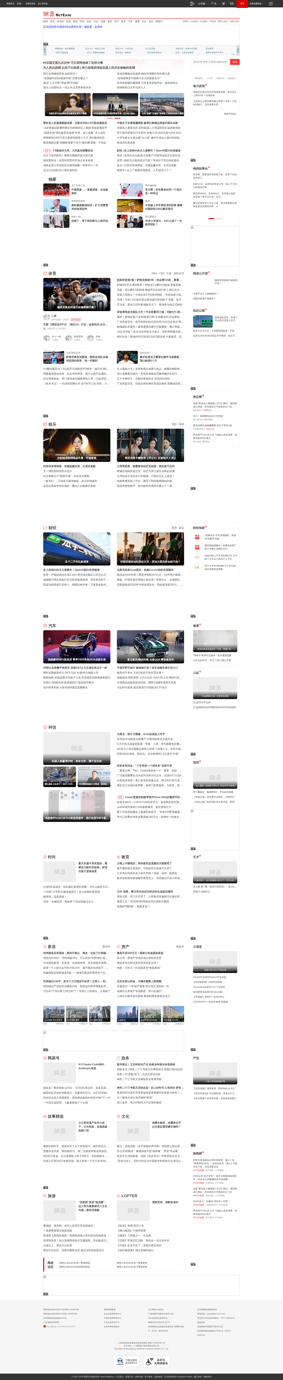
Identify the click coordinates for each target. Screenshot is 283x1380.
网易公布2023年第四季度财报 (74, 1267)
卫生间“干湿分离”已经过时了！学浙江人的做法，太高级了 (76, 991)
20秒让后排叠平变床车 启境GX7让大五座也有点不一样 (75, 667)
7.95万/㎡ (134, 1024)
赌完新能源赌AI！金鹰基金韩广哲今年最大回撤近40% (220, 547)
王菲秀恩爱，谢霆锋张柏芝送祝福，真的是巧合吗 (146, 466)
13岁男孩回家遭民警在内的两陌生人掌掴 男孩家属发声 (75, 127)
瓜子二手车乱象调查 (136, 150)
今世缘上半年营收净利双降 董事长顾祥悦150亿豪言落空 (163, 207)
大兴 (142, 1024)
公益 (196, 672)
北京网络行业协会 (156, 1309)
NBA (154, 273)
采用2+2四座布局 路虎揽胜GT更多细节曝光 (68, 682)
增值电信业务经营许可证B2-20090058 (60, 1314)
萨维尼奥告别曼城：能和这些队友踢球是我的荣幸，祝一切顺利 (87, 359)
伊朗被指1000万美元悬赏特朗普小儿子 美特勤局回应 (74, 137)
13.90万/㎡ (179, 1024)
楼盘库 (180, 946)
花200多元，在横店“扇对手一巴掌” (210, 1201)
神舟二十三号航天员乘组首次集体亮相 (139, 1079)
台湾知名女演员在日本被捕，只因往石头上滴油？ (146, 476)
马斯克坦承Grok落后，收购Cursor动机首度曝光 (145, 569)
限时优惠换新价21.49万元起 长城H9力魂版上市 (70, 672)
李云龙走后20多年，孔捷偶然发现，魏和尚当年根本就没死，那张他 (215, 195)
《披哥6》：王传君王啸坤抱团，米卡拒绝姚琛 (70, 481)
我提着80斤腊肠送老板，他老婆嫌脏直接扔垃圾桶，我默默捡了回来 (215, 186)
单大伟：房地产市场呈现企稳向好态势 (139, 958)
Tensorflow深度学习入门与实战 (209, 987)
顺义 (91, 1024)
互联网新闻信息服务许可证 (55, 1318)
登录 (242, 3)
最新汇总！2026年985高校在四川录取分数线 (143, 901)
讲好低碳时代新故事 (184, 48)
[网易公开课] (202, 3)
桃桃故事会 (200, 168)
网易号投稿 (230, 114)
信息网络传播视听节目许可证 (210, 1326)
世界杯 (60, 21)
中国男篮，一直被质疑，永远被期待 (89, 191)
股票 (174, 527)
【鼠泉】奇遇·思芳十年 (130, 1225)
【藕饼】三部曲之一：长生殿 (134, 1235)
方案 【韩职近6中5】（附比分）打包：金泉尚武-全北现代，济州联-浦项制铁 (75, 324)
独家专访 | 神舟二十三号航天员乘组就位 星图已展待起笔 (149, 1069)
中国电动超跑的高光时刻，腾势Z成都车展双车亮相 (146, 682)
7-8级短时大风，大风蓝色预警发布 (73, 150)
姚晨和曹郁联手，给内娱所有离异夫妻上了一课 (144, 486)
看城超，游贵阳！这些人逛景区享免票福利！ (69, 1225)
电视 (181, 424)
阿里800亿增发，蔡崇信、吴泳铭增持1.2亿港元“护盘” (148, 753)
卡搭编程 (203, 21)
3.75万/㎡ (106, 1024)
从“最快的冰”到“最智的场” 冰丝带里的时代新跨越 (145, 73)
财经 (75, 21)
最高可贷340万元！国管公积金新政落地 (140, 953)
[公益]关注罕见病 (201, 702)
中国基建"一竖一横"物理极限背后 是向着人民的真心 (147, 87)
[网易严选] (214, 3)
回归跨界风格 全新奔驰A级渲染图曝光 (65, 687)
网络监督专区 (229, 13)
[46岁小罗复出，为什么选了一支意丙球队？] (130, 221)
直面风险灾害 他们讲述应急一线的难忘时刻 (68, 78)
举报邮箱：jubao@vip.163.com (211, 1314)
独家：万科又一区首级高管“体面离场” (138, 967)
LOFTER (129, 1196)
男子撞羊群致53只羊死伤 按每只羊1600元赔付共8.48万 (149, 132)
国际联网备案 (110, 1309)
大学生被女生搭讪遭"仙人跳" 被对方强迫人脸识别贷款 (148, 137)
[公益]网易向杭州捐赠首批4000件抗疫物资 (214, 707)
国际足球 (179, 273)
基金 (181, 527)
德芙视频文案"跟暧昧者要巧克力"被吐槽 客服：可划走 (74, 142)
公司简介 (120, 1377)
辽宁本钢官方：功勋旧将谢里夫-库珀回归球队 (143, 378)
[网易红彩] (105, 317)
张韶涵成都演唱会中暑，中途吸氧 (143, 165)
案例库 (106, 946)
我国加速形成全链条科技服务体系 (63, 73)
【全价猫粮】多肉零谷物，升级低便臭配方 (215, 1098)
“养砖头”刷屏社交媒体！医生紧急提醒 (212, 655)
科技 (82, 21)
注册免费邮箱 (255, 3)
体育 (52, 21)
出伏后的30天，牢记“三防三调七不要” (212, 660)
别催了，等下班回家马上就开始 (89, 220)
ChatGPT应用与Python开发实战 (209, 977)
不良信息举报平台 (112, 1322)
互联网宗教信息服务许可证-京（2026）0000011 (214, 1333)
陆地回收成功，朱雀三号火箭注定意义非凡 (226, 319)
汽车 (130, 21)
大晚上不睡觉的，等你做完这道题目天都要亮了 (144, 863)
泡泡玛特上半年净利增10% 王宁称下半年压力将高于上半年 (221, 557)
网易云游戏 (222, 21)
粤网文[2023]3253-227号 (159, 1322)
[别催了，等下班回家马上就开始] (56, 221)
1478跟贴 (219, 1170)
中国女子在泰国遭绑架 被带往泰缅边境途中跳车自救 (147, 123)
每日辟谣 (199, 86)
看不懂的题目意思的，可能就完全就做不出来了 (144, 868)
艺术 (196, 857)
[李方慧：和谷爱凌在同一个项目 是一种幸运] (130, 190)
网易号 (159, 21)
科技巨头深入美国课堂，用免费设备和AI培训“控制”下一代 (76, 1097)
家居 (123, 21)
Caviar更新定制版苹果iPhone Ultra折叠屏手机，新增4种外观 (154, 798)
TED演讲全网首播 (63, 52)
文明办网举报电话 (112, 1326)
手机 (120, 797)
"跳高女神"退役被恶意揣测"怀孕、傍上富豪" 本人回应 (74, 132)
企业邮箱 (194, 21)
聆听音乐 (119, 48)
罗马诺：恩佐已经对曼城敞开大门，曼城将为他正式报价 (149, 304)
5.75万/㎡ (157, 1024)
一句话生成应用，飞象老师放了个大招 (65, 1102)
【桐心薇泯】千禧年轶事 (131, 1230)
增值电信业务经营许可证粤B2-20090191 (61, 1309)
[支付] (224, 3)
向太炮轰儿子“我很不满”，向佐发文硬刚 (66, 476)
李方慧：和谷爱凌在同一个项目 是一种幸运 (163, 191)
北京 (144, 21)
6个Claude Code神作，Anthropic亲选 (149, 170)
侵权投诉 (207, 1377)
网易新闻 (57, 13)
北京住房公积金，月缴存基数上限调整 (139, 981)
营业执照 (201, 1322)
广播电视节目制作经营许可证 (161, 1314)
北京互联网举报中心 (113, 1314)
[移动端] (192, 3)
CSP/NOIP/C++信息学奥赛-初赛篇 (210, 1001)
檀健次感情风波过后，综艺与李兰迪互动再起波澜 (146, 471)
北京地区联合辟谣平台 (158, 1318)
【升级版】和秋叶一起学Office (208, 996)
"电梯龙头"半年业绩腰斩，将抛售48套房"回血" (220, 537)
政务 (151, 21)
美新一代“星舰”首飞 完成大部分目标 (138, 1074)
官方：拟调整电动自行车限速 (208, 416)
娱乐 (89, 21)
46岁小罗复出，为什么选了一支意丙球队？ (163, 222)
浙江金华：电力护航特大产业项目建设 (139, 1102)
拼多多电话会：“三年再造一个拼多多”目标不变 (144, 765)
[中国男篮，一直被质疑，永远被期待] (56, 190)
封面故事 (89, 52)
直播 (103, 21)
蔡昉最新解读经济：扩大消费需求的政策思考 (89, 207)
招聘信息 (139, 1377)
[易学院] (204, 114)
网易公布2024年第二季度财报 (74, 1263)
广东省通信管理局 (51, 1322)
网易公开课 (200, 273)
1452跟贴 (223, 1205)
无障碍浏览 (30, 3)
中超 (169, 273)
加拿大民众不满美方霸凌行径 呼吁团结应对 (142, 82)
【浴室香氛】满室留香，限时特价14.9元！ (215, 1088)
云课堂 (197, 946)
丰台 (68, 1024)
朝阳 (45, 1024)
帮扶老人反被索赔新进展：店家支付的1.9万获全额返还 (75, 123)
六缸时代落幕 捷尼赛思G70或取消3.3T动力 (142, 687)
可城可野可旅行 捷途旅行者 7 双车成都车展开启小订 (147, 667)
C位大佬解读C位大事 (154, 48)
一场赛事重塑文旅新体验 (57, 1230)
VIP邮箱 (212, 21)
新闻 (45, 21)
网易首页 (10, 3)
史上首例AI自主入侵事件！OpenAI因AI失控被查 (71, 569)
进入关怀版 (43, 3)
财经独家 (199, 528)
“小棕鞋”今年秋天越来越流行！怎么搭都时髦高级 (71, 891)
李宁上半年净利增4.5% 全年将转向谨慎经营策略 (220, 567)
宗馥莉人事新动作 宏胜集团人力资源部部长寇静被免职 (148, 127)
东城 (165, 1024)
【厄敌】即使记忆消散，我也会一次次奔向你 (143, 1240)
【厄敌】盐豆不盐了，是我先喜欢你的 (139, 1245)
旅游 (52, 1196)
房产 (116, 21)
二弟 (53, 316)
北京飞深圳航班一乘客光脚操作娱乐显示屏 (68, 155)
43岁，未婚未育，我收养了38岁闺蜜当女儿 (68, 901)
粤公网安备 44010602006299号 (61, 1326)
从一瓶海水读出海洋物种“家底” (135, 1097)
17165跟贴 (220, 1195)
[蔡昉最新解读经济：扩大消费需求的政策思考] (56, 205)
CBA (161, 273)
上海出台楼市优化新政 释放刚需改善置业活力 (143, 996)
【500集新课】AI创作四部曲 (207, 982)
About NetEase (107, 1377)
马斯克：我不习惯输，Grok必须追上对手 (141, 734)
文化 (96, 21)
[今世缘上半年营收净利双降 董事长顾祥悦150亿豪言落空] (130, 205)
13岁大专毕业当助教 (124, 52)
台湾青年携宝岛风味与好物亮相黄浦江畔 (140, 78)
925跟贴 (219, 1217)
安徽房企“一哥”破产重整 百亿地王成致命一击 (143, 986)
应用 (19, 3)
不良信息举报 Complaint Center (178, 1377)
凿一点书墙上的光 (93, 48)
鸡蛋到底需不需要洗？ (204, 298)
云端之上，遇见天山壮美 (57, 1245)
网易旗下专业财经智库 (65, 48)
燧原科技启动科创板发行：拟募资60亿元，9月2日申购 (75, 1092)
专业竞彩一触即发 (213, 52)
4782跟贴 (219, 1183)
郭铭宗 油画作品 (201, 891)
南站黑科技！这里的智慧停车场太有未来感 (68, 160)
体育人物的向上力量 (184, 52)
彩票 (68, 21)
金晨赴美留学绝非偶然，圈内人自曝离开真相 (69, 486)
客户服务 (149, 1377)
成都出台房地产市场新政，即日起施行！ (140, 991)
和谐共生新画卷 (126, 142)
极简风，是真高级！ (55, 896)
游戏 (196, 762)
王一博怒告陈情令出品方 (57, 471)
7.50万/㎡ (83, 1024)
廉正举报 (198, 1377)
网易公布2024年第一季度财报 (132, 1263)
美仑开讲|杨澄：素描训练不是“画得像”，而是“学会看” (148, 1151)
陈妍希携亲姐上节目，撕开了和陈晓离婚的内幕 (144, 481)
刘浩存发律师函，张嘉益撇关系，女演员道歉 (69, 466)
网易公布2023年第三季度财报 (132, 1267)
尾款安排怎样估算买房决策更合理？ (138, 962)
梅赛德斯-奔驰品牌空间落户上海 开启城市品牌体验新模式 (76, 677)
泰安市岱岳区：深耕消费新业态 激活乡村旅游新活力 (73, 1250)
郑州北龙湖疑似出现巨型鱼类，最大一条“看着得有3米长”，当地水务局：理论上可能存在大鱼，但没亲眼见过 (215, 1163)
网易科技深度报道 (153, 52)
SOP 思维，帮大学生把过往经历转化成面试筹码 (145, 891)
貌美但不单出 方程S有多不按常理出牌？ (140, 672)
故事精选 (56, 1116)
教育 (109, 21)
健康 (137, 21)
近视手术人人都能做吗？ (205, 293)
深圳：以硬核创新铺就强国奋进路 (63, 87)
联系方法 (129, 1377)
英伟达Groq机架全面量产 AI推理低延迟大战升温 (145, 739)
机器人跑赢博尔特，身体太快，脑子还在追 (149, 155)
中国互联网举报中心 (113, 1318)
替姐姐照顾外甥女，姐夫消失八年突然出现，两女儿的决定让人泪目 (213, 205)
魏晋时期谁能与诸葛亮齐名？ (226, 281)
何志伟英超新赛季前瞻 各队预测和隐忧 (146, 160)
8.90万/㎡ (60, 1024)
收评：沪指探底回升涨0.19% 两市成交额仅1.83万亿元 (74, 574)
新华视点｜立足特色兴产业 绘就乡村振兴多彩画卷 (146, 1064)
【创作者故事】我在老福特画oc (135, 1250)
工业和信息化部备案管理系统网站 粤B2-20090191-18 (141, 1343)
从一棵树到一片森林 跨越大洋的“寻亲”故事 (68, 82)
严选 (196, 1058)
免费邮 (185, 21)
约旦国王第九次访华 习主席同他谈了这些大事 (73, 62)
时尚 (52, 857)
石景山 (120, 1024)
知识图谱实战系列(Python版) (208, 992)
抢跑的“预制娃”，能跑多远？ (133, 906)
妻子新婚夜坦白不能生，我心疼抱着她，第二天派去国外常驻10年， (215, 176)
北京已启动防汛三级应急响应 (60, 170)
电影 (174, 424)
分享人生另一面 (212, 48)
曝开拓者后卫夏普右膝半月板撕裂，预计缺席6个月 (161, 359)
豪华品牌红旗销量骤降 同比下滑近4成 (212, 425)
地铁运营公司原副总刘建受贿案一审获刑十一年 (70, 165)
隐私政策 (158, 1377)
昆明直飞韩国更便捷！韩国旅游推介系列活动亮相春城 (74, 1235)
